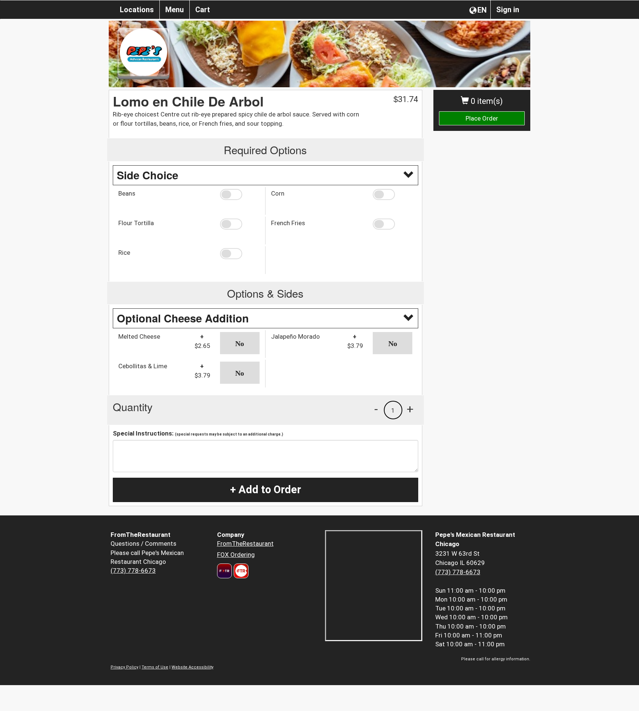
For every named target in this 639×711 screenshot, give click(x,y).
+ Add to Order (265, 489)
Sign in (507, 9)
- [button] (376, 409)
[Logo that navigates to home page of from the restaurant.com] (224, 570)
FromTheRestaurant (245, 543)
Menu (174, 9)
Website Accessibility (192, 667)
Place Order (482, 118)
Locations (137, 9)
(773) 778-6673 (133, 570)
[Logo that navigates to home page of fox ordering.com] (240, 570)
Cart (202, 9)
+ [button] (410, 409)
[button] (240, 194)
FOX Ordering (236, 554)
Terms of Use (155, 667)
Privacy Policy (124, 667)
